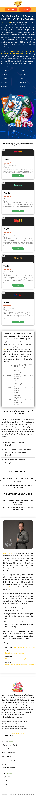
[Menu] (2, 3)
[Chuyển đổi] (3, 442)
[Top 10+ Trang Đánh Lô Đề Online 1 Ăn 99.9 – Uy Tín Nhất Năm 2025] (18, 3)
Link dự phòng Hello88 (18, 733)
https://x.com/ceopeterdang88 (15, 653)
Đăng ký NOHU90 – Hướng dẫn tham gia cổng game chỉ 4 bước (18, 479)
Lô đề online (6, 22)
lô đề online (11, 587)
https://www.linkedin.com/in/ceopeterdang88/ (20, 665)
